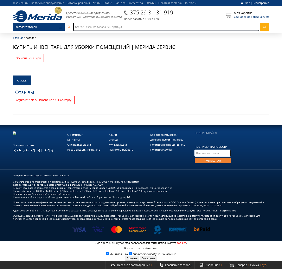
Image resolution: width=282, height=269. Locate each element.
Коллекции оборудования (47, 3)
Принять (132, 258)
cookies (181, 243)
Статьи (107, 3)
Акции (97, 3)
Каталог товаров (26, 27)
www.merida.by (61, 175)
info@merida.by (227, 210)
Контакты (190, 3)
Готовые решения (78, 3)
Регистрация (261, 3)
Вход (247, 3)
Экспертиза (135, 3)
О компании (20, 3)
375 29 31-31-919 (151, 12)
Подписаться (212, 160)
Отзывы (150, 3)
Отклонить (149, 258)
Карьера (120, 3)
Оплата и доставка (170, 3)
